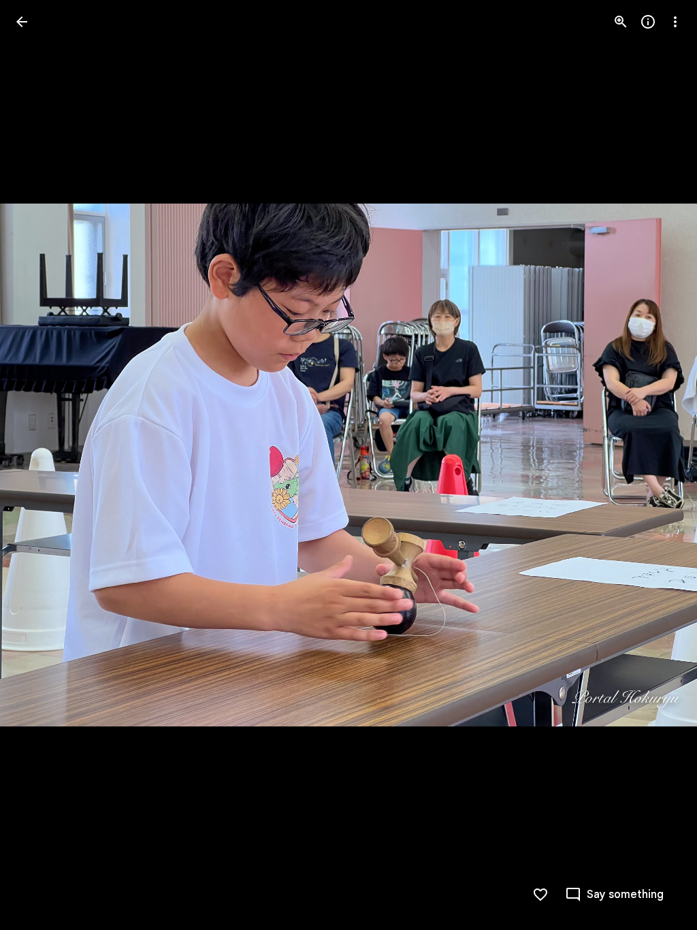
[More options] (675, 21)
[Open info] (648, 21)
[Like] (540, 894)
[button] (38, 465)
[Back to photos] (21, 21)
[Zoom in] (620, 21)
